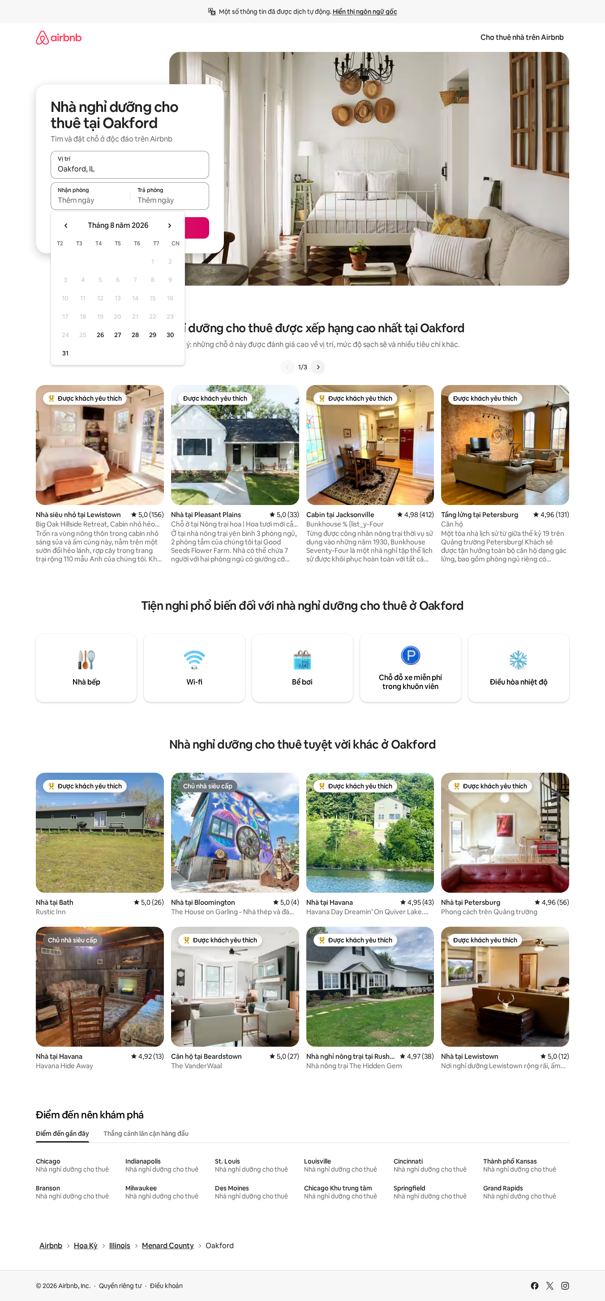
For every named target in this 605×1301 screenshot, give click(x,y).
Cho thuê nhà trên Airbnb (522, 37)
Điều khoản (166, 1286)
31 (65, 353)
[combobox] (130, 168)
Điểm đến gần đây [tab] (62, 1134)
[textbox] (90, 200)
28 (135, 335)
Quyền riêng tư (120, 1286)
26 (100, 335)
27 (117, 335)
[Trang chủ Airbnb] (59, 37)
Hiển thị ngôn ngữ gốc (365, 12)
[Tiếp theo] (318, 367)
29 (152, 335)
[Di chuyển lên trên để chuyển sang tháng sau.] (169, 225)
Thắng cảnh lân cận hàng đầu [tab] (146, 1134)
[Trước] (287, 367)
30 (170, 335)
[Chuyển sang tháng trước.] (66, 225)
